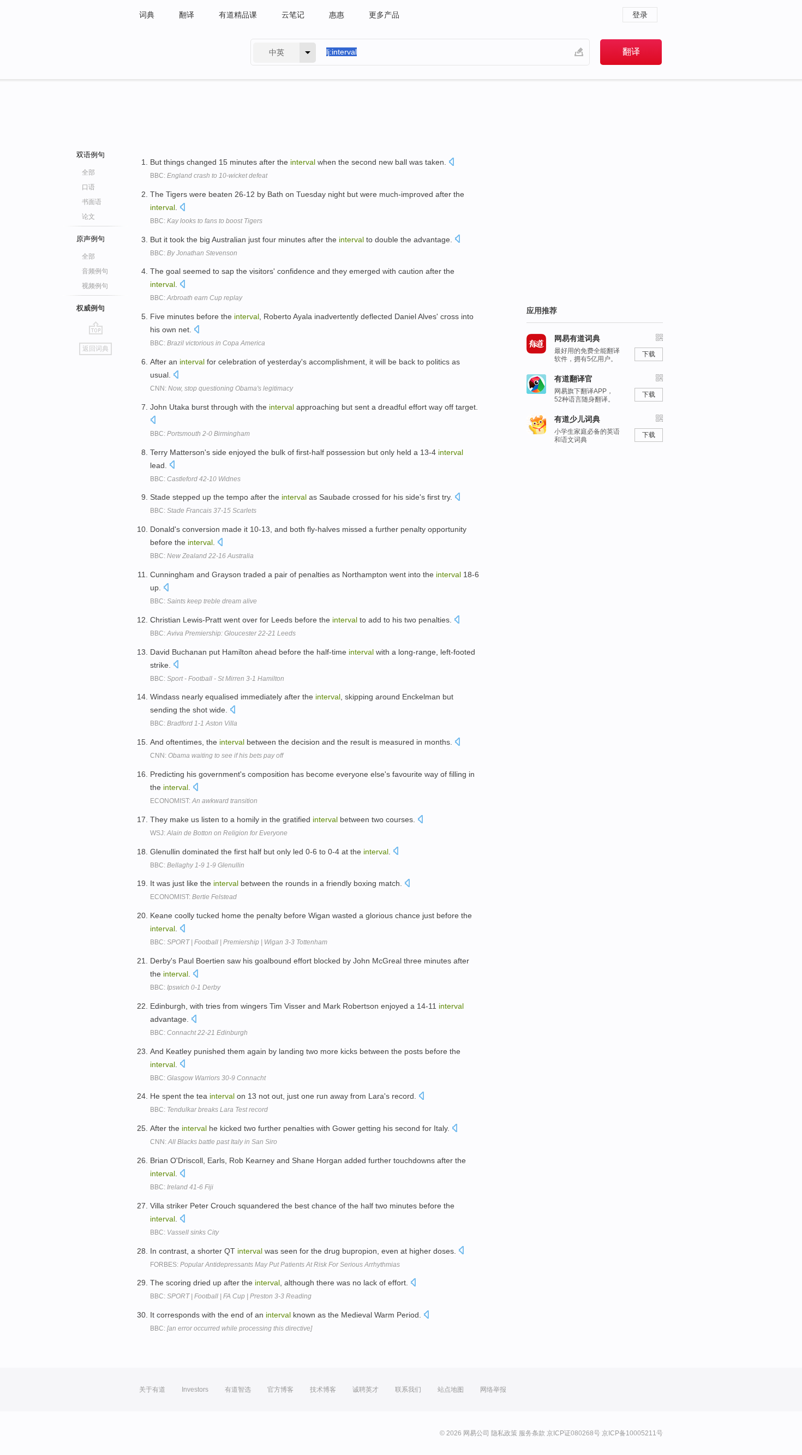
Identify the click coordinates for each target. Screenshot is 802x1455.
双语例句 (90, 155)
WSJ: (219, 833)
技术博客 (323, 1389)
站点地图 (451, 1389)
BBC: (208, 175)
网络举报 (493, 1389)
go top (96, 327)
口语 (88, 187)
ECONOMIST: (204, 801)
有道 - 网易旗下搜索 (184, 52)
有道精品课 (238, 14)
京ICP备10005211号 (632, 1433)
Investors (195, 1389)
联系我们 (408, 1389)
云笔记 (293, 14)
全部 (88, 172)
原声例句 (90, 239)
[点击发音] (451, 163)
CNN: (221, 388)
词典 (146, 14)
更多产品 (384, 14)
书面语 (91, 202)
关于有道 (152, 1389)
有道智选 (238, 1389)
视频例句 (95, 286)
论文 (88, 216)
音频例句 (95, 271)
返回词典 (95, 348)
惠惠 (336, 14)
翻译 (186, 14)
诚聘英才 (365, 1389)
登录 (640, 14)
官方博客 (280, 1389)
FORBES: (275, 1264)
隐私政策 (504, 1433)
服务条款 (532, 1433)
